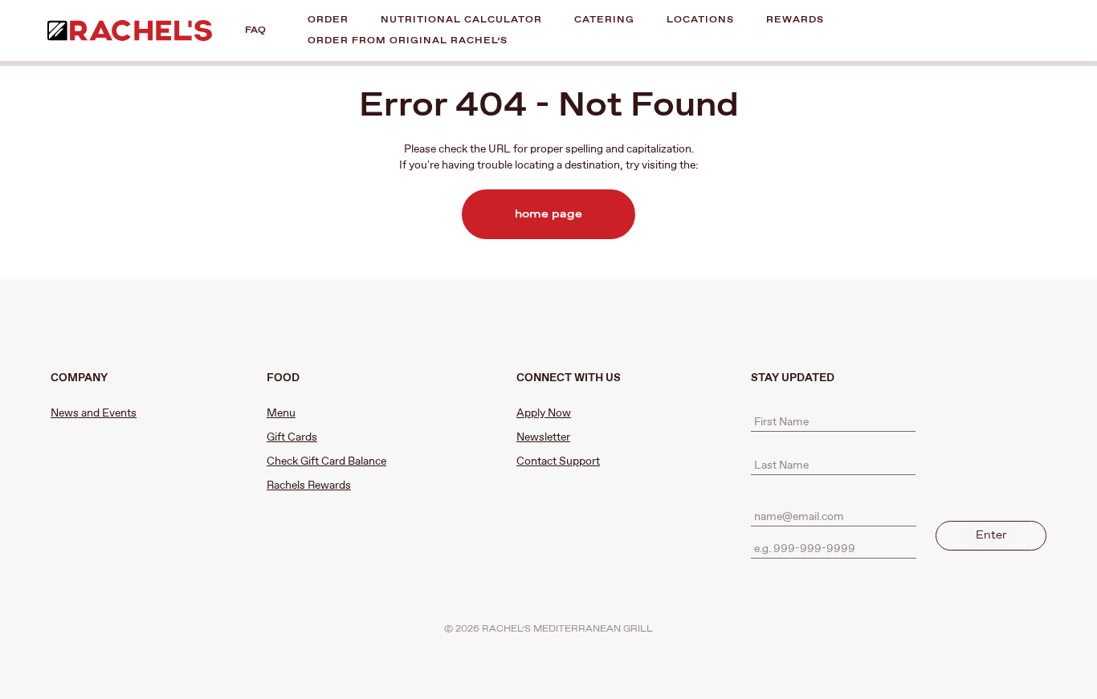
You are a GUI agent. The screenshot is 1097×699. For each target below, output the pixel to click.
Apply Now (543, 413)
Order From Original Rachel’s (408, 41)
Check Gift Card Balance (326, 461)
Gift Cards (292, 437)
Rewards (795, 20)
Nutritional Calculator (461, 20)
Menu (281, 413)
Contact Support (558, 461)
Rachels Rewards (309, 485)
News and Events (94, 413)
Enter (991, 536)
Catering (604, 20)
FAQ (255, 30)
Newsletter (543, 437)
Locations (700, 20)
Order (328, 20)
